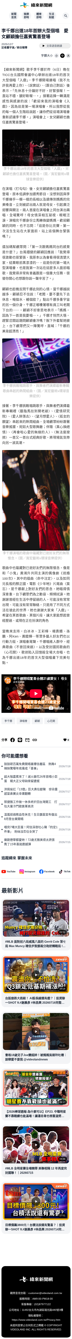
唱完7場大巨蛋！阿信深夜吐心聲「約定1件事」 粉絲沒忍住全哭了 (31, 829)
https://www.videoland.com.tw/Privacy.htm (36, 1319)
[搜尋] (66, 16)
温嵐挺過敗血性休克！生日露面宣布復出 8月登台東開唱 (31, 817)
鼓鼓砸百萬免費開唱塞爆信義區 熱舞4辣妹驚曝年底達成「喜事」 (30, 766)
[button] (56, 55)
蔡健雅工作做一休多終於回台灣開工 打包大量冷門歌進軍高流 (30, 804)
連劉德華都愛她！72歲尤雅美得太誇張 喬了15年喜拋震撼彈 (31, 842)
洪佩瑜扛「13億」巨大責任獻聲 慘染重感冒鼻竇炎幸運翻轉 (31, 791)
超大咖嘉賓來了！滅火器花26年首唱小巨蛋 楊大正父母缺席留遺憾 (31, 779)
